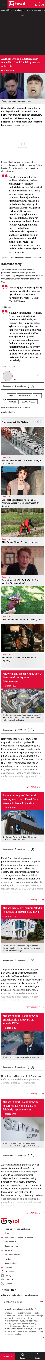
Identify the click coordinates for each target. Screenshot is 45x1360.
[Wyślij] (42, 1301)
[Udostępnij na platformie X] (32, 386)
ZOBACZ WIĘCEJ (28, 402)
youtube (12, 402)
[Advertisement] (23, 34)
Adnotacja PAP (11, 1263)
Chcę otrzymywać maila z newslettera (20, 1309)
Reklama (8, 1267)
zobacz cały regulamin (13, 1334)
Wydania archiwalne (12, 1254)
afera (11, 396)
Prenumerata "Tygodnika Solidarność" (20, 1237)
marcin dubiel (24, 396)
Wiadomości (19, 10)
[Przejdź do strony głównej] (17, 3)
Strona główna (6, 10)
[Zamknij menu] (4, 4)
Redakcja (8, 1250)
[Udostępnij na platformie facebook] (28, 386)
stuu (37, 396)
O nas (7, 1233)
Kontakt (8, 1259)
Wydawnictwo (10, 1242)
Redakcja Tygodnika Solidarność (17, 1229)
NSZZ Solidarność (39, 3)
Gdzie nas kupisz (11, 1246)
